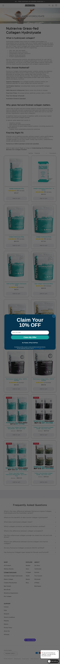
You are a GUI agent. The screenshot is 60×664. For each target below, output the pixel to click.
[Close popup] (57, 651)
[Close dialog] (54, 316)
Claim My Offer (30, 337)
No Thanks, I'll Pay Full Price (30, 342)
